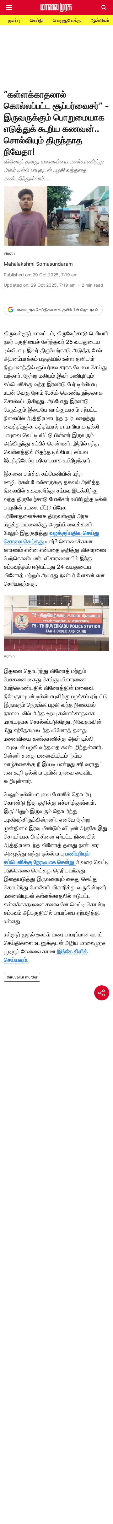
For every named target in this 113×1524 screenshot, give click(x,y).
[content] (45, 541)
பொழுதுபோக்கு (67, 20)
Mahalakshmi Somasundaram (38, 264)
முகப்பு (14, 20)
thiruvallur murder (22, 977)
